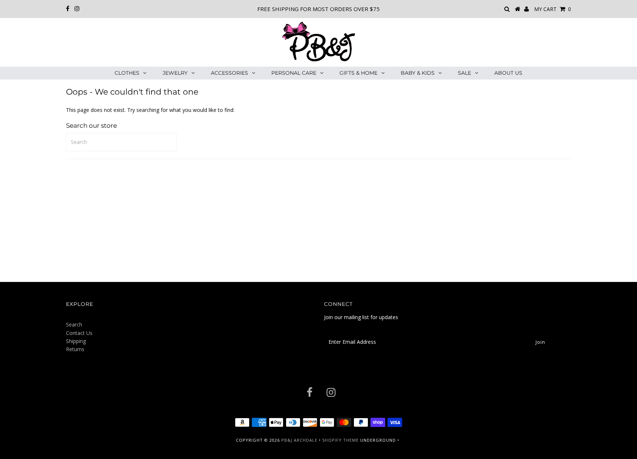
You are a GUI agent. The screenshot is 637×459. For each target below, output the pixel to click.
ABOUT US (508, 73)
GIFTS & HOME (358, 73)
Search (74, 324)
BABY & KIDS (418, 73)
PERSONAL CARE (293, 73)
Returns (75, 349)
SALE (464, 73)
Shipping (76, 341)
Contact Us (79, 332)
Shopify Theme (340, 440)
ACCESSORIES (229, 73)
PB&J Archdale (299, 440)
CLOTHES (127, 73)
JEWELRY (175, 73)
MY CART (552, 9)
